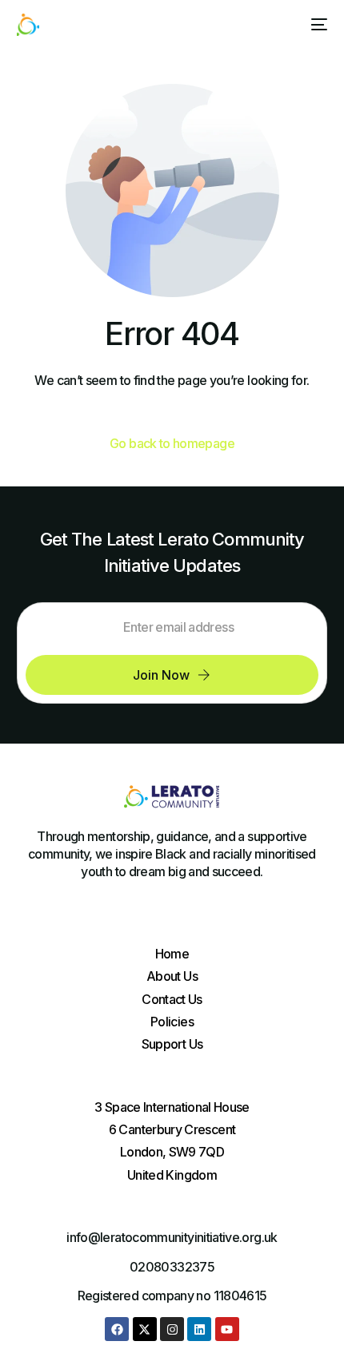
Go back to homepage (172, 443)
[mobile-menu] (316, 25)
